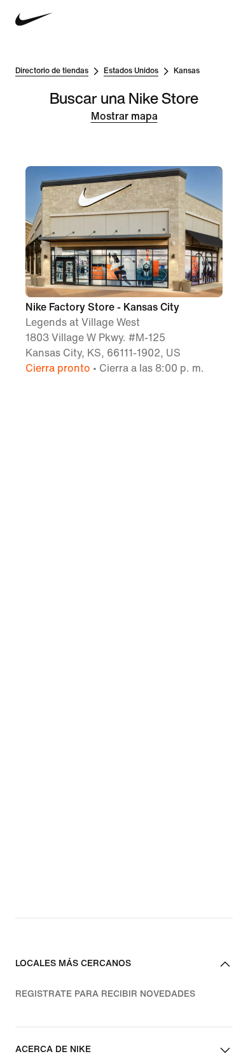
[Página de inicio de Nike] (34, 19)
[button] (124, 271)
